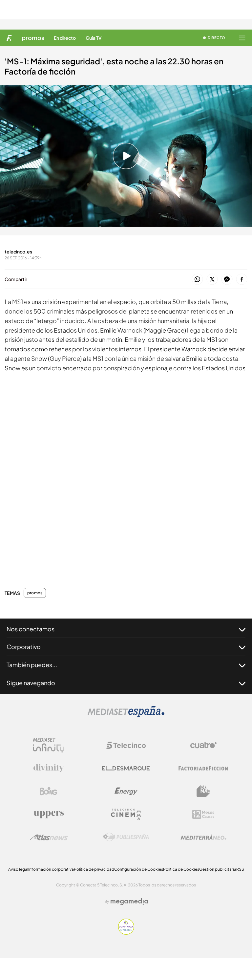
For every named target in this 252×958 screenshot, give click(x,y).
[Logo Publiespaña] (126, 837)
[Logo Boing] (48, 791)
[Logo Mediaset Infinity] (48, 745)
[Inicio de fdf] (9, 37)
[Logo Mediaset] (126, 715)
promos (33, 38)
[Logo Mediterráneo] (203, 837)
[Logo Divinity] (48, 768)
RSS (240, 869)
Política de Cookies (181, 869)
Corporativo (24, 646)
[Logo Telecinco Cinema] (126, 814)
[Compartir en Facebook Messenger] (227, 279)
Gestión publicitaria (217, 869)
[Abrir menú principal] (242, 37)
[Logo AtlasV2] (49, 837)
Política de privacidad (94, 869)
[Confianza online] (126, 933)
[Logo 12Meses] (203, 814)
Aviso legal (18, 869)
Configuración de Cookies (138, 869)
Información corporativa (51, 869)
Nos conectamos (30, 629)
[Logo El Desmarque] (126, 768)
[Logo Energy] (126, 791)
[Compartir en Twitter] (212, 279)
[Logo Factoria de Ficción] (203, 768)
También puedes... (32, 664)
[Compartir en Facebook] (241, 279)
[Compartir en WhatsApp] (197, 279)
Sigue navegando (31, 682)
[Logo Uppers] (48, 814)
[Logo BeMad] (203, 791)
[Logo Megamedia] (129, 901)
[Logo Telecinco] (126, 745)
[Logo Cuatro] (203, 745)
